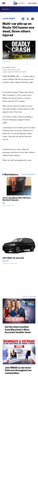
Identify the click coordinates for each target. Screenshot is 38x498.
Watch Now (32, 3)
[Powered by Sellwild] (32, 296)
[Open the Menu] (3, 3)
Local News (9, 18)
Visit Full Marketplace (28, 174)
